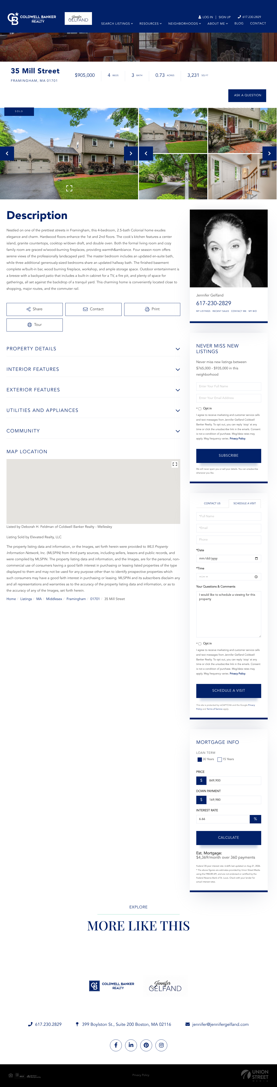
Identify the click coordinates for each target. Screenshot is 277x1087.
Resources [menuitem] (149, 24)
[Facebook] (116, 1045)
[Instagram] (161, 1045)
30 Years (208, 759)
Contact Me (238, 311)
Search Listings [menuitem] (115, 24)
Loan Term (206, 753)
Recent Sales (221, 311)
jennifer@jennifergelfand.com (220, 1025)
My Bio (253, 311)
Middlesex (54, 599)
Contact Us (212, 503)
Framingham (76, 599)
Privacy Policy (237, 438)
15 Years (228, 759)
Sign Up (225, 17)
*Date (200, 550)
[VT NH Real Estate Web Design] (254, 1076)
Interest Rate (207, 810)
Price (200, 772)
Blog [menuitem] (239, 23)
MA (39, 599)
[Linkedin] (131, 1045)
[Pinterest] (146, 1045)
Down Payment (208, 791)
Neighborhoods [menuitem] (183, 24)
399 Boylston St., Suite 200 (126, 1025)
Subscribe (228, 456)
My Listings (203, 311)
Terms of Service (214, 709)
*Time (200, 568)
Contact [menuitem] (258, 23)
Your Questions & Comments (215, 586)
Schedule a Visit (245, 503)
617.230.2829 (251, 17)
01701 (95, 599)
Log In (207, 17)
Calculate (228, 838)
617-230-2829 (213, 304)
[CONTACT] (247, 95)
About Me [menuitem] (216, 24)
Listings (26, 599)
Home (11, 599)
